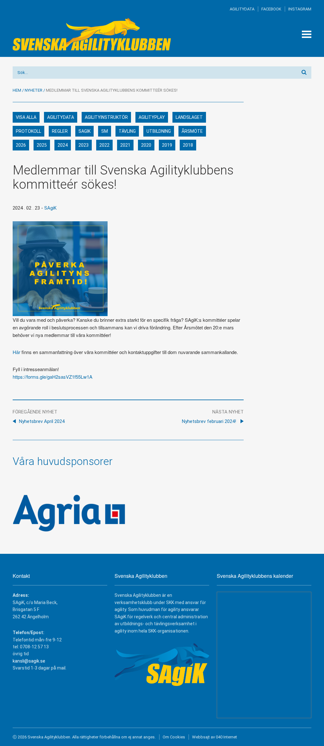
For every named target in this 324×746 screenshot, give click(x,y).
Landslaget (189, 117)
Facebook (271, 9)
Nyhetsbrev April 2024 (42, 421)
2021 (125, 145)
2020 (146, 145)
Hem (17, 90)
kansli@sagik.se (29, 660)
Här (16, 352)
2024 (63, 145)
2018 (188, 145)
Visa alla (26, 117)
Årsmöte (192, 131)
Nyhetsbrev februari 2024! (209, 421)
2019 (167, 145)
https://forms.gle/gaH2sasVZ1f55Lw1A (52, 376)
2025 (42, 145)
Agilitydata (242, 9)
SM (104, 131)
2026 (21, 145)
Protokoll (28, 131)
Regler (60, 131)
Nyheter (33, 90)
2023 (83, 145)
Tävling (127, 131)
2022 (104, 145)
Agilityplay (152, 117)
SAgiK (84, 131)
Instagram (299, 9)
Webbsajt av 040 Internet (214, 737)
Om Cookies (174, 737)
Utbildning (158, 131)
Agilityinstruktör (106, 117)
